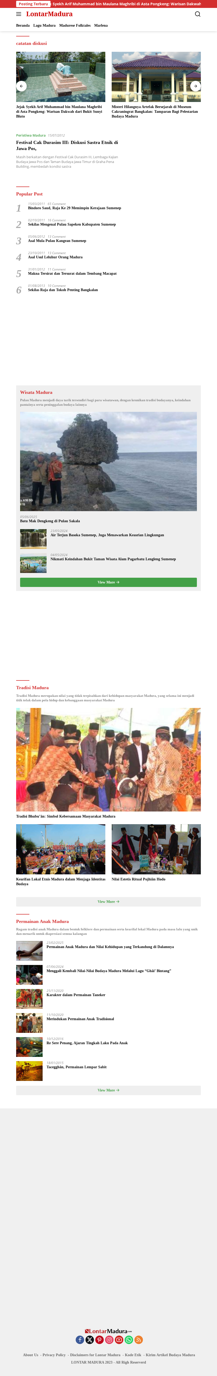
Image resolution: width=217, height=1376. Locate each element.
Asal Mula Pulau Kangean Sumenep (57, 241)
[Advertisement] (108, 340)
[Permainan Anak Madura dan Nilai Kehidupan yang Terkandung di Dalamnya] (29, 951)
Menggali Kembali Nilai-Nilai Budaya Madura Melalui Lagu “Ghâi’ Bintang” (109, 971)
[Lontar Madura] (49, 14)
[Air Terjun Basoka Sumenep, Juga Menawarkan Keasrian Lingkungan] (33, 539)
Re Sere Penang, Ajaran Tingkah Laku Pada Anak (87, 1043)
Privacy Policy (54, 1355)
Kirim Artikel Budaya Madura (170, 1355)
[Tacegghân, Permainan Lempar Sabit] (29, 1071)
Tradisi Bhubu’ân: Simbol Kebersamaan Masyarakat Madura (65, 816)
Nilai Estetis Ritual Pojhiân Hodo (138, 879)
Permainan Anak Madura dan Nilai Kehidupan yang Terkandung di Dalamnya (110, 947)
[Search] (198, 14)
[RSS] (138, 1340)
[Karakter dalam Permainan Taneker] (29, 999)
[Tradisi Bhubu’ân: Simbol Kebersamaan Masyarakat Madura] (108, 760)
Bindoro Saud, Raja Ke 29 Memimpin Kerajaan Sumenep (74, 208)
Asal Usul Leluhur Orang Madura (55, 257)
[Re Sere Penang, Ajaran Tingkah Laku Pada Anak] (29, 1047)
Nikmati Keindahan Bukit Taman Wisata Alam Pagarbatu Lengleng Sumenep (113, 559)
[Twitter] (89, 1340)
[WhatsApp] (129, 1340)
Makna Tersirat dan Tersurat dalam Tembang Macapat (72, 274)
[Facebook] (80, 1340)
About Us (30, 1355)
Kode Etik (133, 1355)
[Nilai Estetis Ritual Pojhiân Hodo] (156, 849)
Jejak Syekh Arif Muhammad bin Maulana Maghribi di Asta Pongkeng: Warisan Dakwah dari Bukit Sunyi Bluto (112, 4)
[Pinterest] (99, 1340)
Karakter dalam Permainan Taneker (76, 995)
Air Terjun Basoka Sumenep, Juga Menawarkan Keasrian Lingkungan (107, 535)
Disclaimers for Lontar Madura (95, 1355)
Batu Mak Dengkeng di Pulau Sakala (50, 521)
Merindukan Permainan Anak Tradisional (80, 1019)
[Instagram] (109, 1340)
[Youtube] (119, 1340)
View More (107, 582)
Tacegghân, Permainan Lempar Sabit (77, 1067)
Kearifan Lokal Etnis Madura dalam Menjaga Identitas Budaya (60, 881)
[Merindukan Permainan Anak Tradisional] (29, 1023)
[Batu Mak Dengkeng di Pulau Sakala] (108, 461)
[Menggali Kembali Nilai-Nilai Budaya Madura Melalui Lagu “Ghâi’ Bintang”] (29, 975)
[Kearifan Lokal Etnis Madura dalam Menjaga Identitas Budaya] (60, 849)
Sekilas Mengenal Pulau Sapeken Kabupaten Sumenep (72, 224)
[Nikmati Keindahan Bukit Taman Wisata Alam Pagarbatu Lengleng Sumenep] (33, 563)
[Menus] (19, 14)
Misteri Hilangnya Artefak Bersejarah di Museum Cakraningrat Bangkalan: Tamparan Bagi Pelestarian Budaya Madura (155, 111)
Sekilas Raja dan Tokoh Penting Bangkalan (63, 290)
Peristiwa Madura (31, 135)
